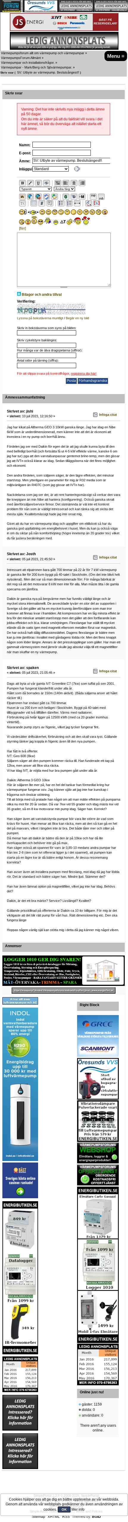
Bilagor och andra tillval (42, 294)
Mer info (78, 1509)
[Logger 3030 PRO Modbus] (63, 970)
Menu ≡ (115, 56)
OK (64, 1509)
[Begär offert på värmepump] (63, 990)
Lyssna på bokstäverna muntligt (40, 318)
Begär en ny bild (77, 318)
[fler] (22, 228)
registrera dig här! (83, 373)
